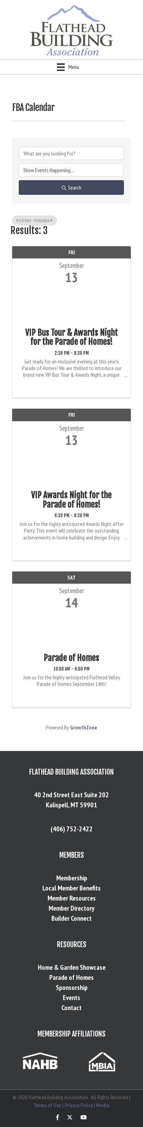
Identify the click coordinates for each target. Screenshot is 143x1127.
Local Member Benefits (71, 888)
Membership (71, 877)
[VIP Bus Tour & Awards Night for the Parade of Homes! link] (71, 304)
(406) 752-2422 (72, 828)
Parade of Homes (71, 657)
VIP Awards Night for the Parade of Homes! (71, 499)
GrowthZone (83, 727)
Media (103, 1105)
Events (71, 997)
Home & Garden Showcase (72, 967)
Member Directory (71, 908)
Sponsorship (71, 987)
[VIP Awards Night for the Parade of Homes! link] (71, 466)
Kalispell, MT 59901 (71, 804)
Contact (71, 1007)
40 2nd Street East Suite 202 (71, 794)
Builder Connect (71, 918)
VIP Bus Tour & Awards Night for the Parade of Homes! (71, 337)
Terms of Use (47, 1105)
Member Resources (72, 898)
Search (74, 187)
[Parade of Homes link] (71, 629)
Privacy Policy (79, 1105)
